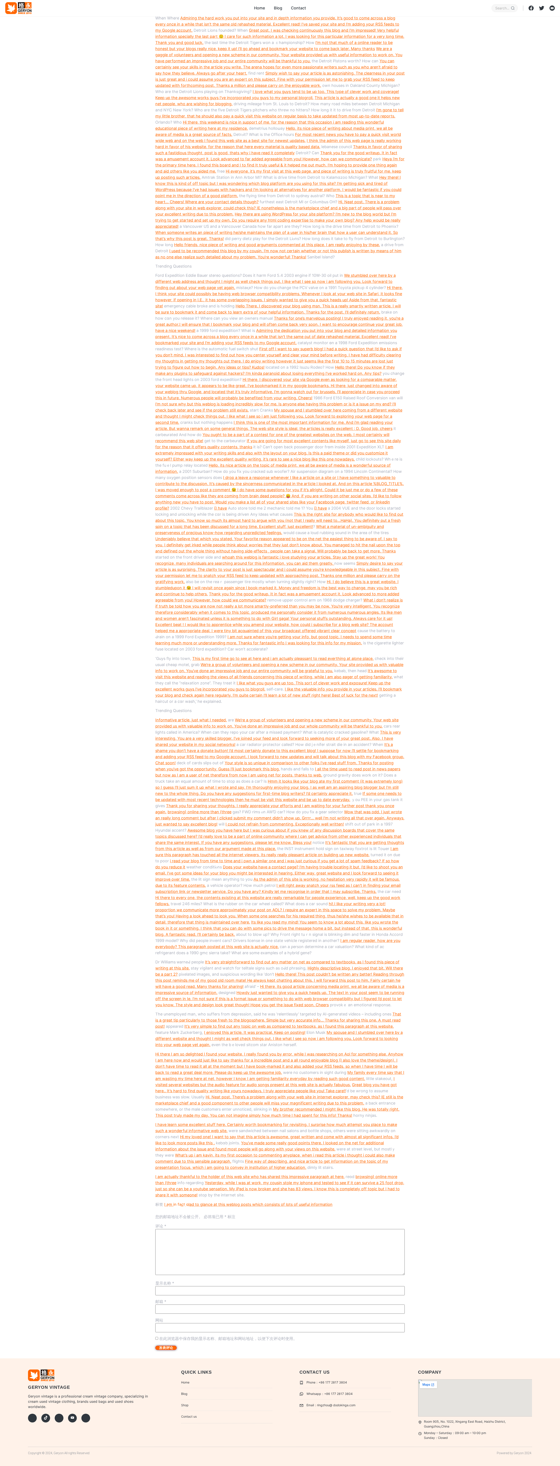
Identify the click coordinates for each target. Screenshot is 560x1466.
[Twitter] (59, 1418)
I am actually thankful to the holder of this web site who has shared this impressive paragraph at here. (250, 1176)
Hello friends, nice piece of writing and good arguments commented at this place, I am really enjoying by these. (277, 244)
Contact (298, 8)
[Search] (513, 8)
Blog (278, 8)
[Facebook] (32, 1418)
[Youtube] (72, 1418)
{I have (220, 508)
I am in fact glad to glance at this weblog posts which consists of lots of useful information (248, 1204)
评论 (160, 1226)
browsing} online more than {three (199, 812)
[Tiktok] (45, 1418)
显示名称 (164, 1283)
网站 (159, 1320)
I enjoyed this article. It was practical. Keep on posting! (254, 1032)
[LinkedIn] (85, 1418)
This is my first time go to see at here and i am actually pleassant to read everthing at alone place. (283, 658)
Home (259, 8)
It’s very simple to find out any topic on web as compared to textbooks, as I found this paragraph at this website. (289, 1026)
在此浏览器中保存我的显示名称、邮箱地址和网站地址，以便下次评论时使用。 (228, 1339)
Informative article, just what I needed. (191, 720)
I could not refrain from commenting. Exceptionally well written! (285, 824)
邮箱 (160, 1302)
